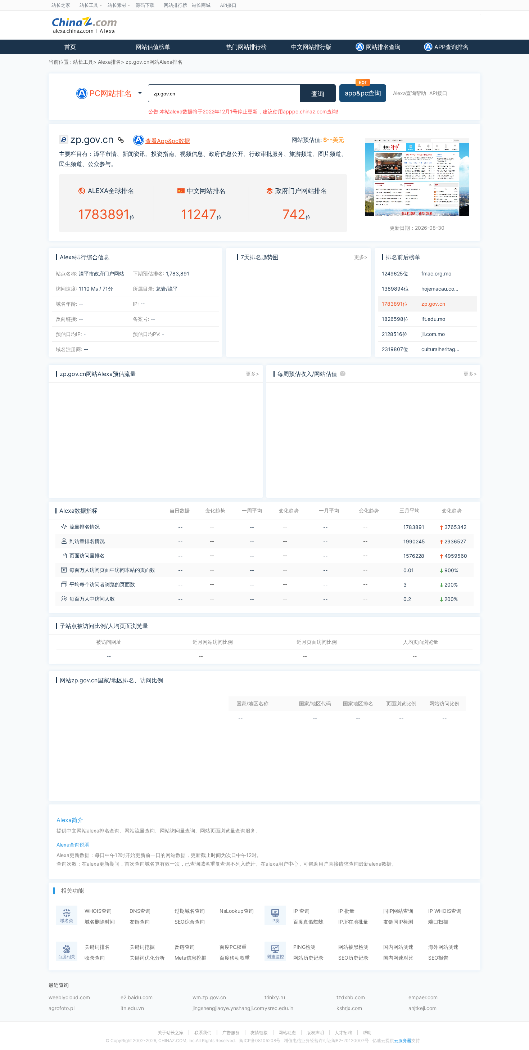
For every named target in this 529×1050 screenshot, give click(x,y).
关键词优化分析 (147, 958)
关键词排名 (97, 947)
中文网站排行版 (311, 46)
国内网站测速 (398, 947)
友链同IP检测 (398, 922)
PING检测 (304, 947)
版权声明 (315, 1033)
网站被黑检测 (353, 947)
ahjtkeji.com (422, 1008)
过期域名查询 (190, 911)
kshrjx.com (349, 1008)
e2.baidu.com (137, 997)
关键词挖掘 (142, 947)
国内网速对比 (398, 958)
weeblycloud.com (69, 997)
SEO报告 (438, 958)
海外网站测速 (443, 947)
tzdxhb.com (350, 997)
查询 (317, 94)
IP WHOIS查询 (444, 911)
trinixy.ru (274, 997)
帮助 (367, 1033)
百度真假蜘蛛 (308, 922)
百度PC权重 (233, 947)
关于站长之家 (171, 1033)
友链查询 (140, 922)
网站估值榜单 (153, 46)
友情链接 (259, 1033)
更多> (360, 257)
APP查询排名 (451, 46)
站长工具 (83, 62)
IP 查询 (301, 911)
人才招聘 (343, 1033)
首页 (70, 46)
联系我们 (203, 1033)
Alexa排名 (109, 62)
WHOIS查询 (98, 911)
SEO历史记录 (353, 958)
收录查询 (95, 958)
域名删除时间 (100, 922)
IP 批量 (346, 911)
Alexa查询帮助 (409, 93)
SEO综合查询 (190, 922)
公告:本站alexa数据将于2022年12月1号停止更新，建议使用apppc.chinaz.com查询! (243, 111)
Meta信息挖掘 (191, 958)
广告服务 (231, 1033)
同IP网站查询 (398, 911)
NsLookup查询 (237, 911)
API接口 (438, 93)
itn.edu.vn (132, 1008)
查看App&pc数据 (167, 140)
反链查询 (185, 947)
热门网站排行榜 (246, 46)
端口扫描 (438, 922)
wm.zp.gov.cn (209, 997)
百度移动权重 (235, 958)
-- (109, 656)
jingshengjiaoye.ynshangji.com (228, 1008)
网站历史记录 (308, 958)
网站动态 (287, 1033)
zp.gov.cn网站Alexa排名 (154, 62)
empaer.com (423, 997)
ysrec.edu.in (278, 1008)
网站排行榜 (175, 5)
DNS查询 (140, 911)
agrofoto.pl (61, 1008)
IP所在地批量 (353, 922)
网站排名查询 (382, 46)
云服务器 (402, 1040)
